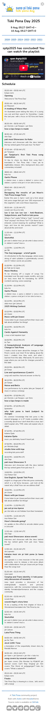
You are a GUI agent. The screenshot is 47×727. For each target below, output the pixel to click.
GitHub (35, 702)
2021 (39, 39)
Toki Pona (16, 695)
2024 (20, 39)
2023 (26, 39)
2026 (7, 39)
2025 (13, 39)
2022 (33, 39)
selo (31, 698)
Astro (19, 698)
